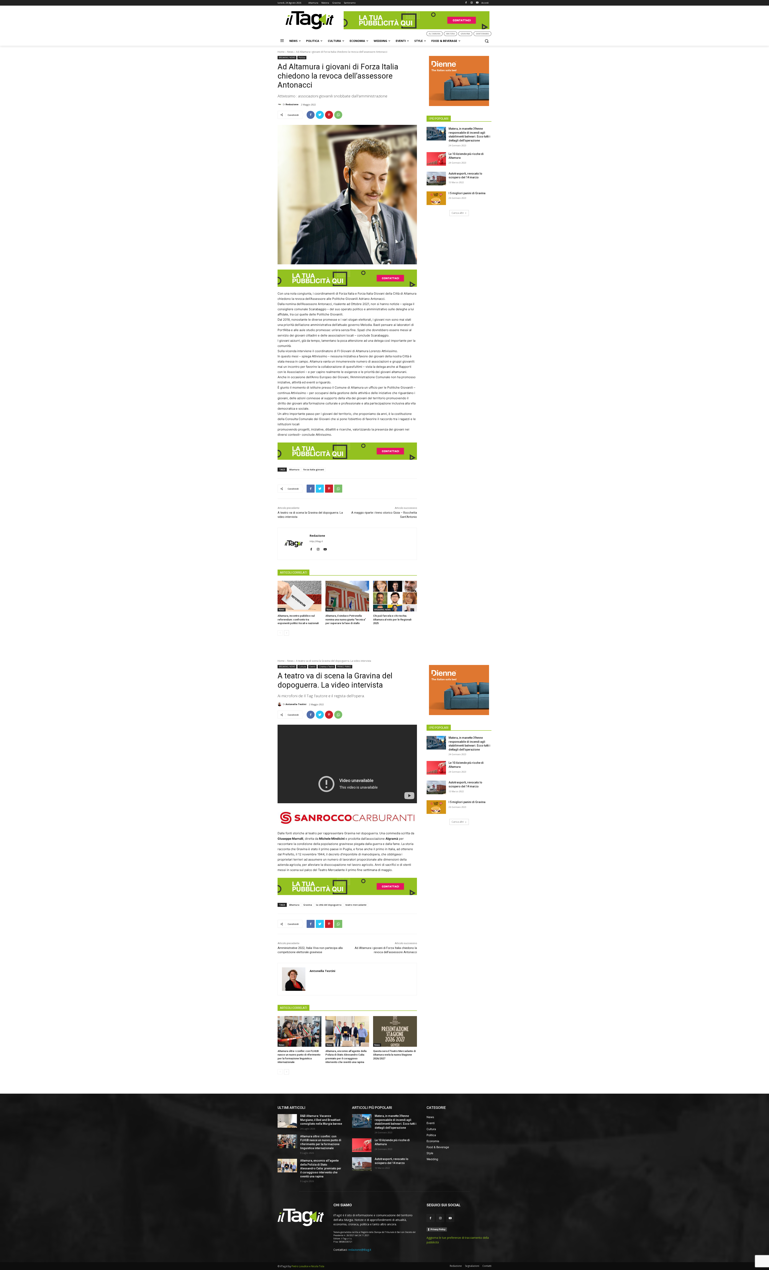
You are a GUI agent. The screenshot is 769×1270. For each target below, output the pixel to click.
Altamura (294, 469)
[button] (486, 41)
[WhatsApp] (338, 115)
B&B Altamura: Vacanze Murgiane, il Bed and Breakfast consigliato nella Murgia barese (321, 1119)
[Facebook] (466, 3)
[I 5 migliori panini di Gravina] (436, 198)
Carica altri (458, 213)
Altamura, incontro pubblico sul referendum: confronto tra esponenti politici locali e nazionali (298, 619)
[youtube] (325, 548)
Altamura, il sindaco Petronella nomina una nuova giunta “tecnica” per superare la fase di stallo (345, 619)
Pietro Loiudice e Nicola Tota (308, 1266)
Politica (302, 57)
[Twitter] (320, 115)
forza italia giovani (313, 469)
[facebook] (311, 548)
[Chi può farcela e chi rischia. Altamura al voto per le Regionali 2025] (395, 596)
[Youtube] (477, 3)
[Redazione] (280, 104)
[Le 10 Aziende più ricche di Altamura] (436, 159)
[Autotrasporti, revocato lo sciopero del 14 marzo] (436, 178)
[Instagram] (471, 3)
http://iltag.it (316, 541)
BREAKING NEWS (287, 57)
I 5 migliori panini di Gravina (467, 193)
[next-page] (286, 633)
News (290, 52)
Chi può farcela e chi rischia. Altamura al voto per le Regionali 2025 (392, 619)
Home (281, 52)
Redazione (292, 104)
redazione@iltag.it (359, 1250)
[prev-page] (280, 633)
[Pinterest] (329, 115)
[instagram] (318, 548)
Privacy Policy (438, 1229)
